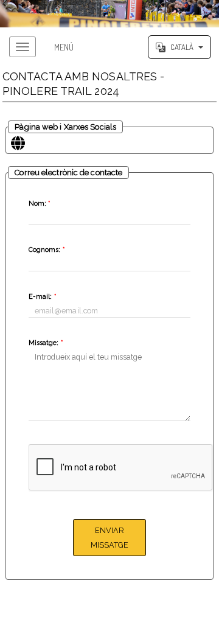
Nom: (39, 203)
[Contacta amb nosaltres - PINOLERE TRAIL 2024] (109, 13)
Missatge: (46, 343)
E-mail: (42, 297)
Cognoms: (46, 250)
